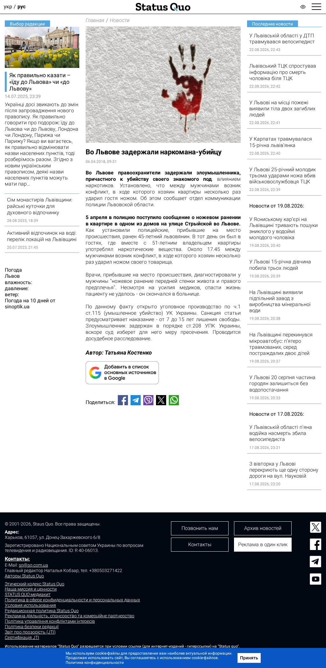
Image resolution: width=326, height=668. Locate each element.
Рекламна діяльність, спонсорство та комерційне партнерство (69, 615)
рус (21, 7)
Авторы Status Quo (24, 575)
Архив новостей (262, 528)
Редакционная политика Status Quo (42, 610)
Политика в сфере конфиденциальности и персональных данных (72, 599)
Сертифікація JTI (22, 637)
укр (8, 7)
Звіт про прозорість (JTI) (30, 632)
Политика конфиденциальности (95, 662)
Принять (249, 657)
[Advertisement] (163, 431)
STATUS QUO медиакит (28, 594)
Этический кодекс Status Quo (34, 583)
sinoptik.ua (17, 307)
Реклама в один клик (262, 544)
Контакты (17, 559)
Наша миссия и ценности (31, 588)
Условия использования (30, 605)
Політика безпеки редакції (32, 626)
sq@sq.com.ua (33, 565)
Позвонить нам (199, 528)
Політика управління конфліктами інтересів (50, 621)
